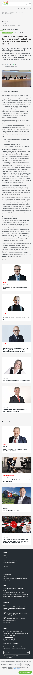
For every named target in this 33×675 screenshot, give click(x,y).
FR (5, 9)
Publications (18, 12)
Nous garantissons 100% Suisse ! (11, 510)
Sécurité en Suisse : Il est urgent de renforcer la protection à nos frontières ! (15, 450)
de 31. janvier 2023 (18, 33)
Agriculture (6, 570)
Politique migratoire (6, 25)
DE (2, 9)
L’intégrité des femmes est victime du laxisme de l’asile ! (16, 318)
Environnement (7, 574)
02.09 (4, 617)
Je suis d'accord (25, 672)
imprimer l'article (9, 66)
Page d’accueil (5, 12)
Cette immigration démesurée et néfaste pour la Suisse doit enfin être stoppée (15, 410)
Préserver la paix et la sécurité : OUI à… (13, 592)
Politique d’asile (16, 25)
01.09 (4, 605)
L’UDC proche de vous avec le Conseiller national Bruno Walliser (14, 619)
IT (8, 9)
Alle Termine (6, 622)
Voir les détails (16, 668)
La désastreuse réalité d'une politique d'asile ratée (16, 380)
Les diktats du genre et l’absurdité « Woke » (15, 578)
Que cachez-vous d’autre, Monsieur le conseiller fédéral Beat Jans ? (16, 480)
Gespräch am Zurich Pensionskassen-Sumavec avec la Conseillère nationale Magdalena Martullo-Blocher (16, 608)
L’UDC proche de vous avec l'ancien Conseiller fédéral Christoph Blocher (15, 614)
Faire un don (9, 639)
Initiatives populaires (9, 562)
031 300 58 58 (9, 633)
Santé (5, 576)
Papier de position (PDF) (11, 91)
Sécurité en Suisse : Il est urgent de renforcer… (15, 594)
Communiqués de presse (7, 13)
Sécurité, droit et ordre (9, 572)
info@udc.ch (21, 633)
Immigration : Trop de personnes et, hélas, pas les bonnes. (16, 287)
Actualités (12, 12)
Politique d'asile (7, 581)
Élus (4, 555)
